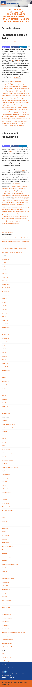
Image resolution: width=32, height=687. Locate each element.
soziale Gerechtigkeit (7, 600)
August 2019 (5, 298)
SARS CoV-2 (5, 585)
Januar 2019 (5, 323)
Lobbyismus (26, 88)
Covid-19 (4, 442)
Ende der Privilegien (21, 105)
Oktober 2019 (5, 291)
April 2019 (4, 313)
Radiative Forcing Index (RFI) (16, 220)
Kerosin (14, 192)
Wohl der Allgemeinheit (16, 97)
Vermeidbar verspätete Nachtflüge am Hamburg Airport (15, 241)
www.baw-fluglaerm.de (7, 232)
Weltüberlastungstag (6, 97)
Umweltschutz (5, 625)
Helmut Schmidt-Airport (18, 88)
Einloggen (4, 654)
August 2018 (5, 341)
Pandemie (4, 571)
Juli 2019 (4, 302)
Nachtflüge (4, 539)
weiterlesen (17, 77)
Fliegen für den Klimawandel (15, 107)
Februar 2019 (5, 320)
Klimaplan (26, 213)
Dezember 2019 (6, 284)
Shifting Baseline (9, 93)
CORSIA (21, 83)
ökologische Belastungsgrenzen (14, 90)
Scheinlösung (26, 220)
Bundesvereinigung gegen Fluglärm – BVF (14, 104)
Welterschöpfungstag (25, 95)
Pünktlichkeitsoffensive (8, 578)
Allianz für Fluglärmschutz (15, 81)
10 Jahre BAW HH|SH (7, 245)
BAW (16, 51)
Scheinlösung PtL (11, 125)
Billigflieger (4, 431)
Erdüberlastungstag (6, 84)
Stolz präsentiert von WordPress (10, 682)
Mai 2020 (4, 270)
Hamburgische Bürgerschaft (22, 211)
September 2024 (6, 259)
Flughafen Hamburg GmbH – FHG (9, 109)
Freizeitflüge (11, 206)
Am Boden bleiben (21, 98)
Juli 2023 (4, 262)
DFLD (3, 445)
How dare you (16, 213)
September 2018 (6, 338)
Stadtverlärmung (25, 93)
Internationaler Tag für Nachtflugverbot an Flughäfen (15, 237)
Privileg (3, 218)
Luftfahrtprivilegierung (22, 214)
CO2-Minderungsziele (7, 199)
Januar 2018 (5, 367)
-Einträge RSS (6, 657)
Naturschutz (5, 550)
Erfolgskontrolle (5, 107)
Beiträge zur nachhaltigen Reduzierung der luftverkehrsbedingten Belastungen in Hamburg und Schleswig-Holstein (16, 15)
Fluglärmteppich (6, 478)
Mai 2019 (4, 309)
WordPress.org (5, 661)
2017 (13, 60)
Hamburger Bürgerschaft (7, 88)
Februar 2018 (5, 363)
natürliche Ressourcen (7, 546)
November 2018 (6, 331)
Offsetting (4, 560)
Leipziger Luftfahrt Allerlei (14, 120)
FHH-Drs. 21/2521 (12, 151)
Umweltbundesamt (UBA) (8, 614)
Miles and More (19, 121)
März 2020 (4, 273)
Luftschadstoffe (6, 535)
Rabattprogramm (5, 220)
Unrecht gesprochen (19, 125)
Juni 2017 (4, 392)
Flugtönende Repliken (22, 113)
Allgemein (4, 420)
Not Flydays (15, 123)
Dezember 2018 (6, 327)
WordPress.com (5, 684)
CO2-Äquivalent (25, 197)
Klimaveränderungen (12, 214)
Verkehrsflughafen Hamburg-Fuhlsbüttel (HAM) (13, 632)
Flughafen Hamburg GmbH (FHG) (10, 467)
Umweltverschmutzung (8, 629)
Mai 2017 (4, 395)
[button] (6, 47)
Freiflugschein (5, 206)
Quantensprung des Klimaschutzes (18, 218)
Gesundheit (4, 499)
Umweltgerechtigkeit (6, 95)
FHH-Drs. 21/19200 (20, 170)
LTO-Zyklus (5, 532)
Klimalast (21, 213)
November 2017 (6, 374)
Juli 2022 (4, 266)
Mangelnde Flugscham (11, 121)
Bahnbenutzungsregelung (7, 83)
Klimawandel (24, 192)
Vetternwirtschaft (5, 127)
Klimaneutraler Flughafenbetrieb (16, 118)
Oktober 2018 (5, 334)
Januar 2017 (5, 410)
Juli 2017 (4, 388)
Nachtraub (26, 121)
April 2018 (4, 356)
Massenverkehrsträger (18, 216)
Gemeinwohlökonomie (15, 86)
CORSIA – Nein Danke (11, 105)
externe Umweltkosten (20, 84)
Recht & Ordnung (20, 91)
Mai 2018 (4, 352)
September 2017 (6, 381)
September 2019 (6, 295)
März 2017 (4, 402)
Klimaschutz (4, 214)
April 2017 (4, 399)
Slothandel (4, 596)
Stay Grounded (13, 221)
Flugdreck (25, 107)
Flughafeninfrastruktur (13, 202)
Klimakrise (18, 192)
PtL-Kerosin (8, 218)
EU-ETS (12, 84)
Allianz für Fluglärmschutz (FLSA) (9, 98)
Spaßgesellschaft (17, 93)
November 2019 (6, 288)
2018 (18, 60)
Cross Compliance (20, 199)
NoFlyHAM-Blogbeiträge (7, 123)
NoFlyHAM (4, 90)
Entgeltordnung (6, 449)
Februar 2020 (5, 277)
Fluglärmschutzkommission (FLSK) (9, 113)
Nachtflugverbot (6, 542)
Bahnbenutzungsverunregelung (9, 100)
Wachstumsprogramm (14, 223)
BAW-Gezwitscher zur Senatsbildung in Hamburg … (14, 248)
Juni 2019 (4, 306)
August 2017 (5, 385)
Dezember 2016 (6, 413)
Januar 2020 (5, 280)
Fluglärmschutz (6, 474)
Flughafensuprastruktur (23, 202)
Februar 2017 (5, 406)
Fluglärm (19, 109)
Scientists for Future (7, 589)
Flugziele (4, 485)
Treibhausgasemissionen (22, 221)
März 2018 (4, 359)
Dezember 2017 (6, 370)
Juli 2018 (4, 345)
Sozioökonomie (5, 603)
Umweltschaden (5, 223)
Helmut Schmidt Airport (7, 114)
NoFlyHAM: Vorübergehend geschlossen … (12, 252)
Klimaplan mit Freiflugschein (10, 134)
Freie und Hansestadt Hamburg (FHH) (15, 204)
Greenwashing (24, 86)
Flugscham (27, 84)
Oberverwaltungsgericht (8, 557)
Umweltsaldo (5, 621)
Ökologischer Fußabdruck (8, 568)
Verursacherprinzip (15, 95)
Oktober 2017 (5, 377)
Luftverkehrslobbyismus (7, 216)
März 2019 (4, 316)
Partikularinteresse (11, 91)
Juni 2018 (4, 349)
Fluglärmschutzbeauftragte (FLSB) (15, 111)
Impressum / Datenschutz (8, 668)
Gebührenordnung (6, 492)
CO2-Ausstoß (16, 83)
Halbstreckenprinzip (13, 190)
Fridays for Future (6, 86)
